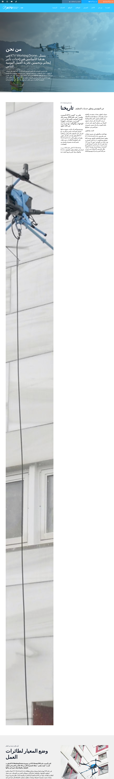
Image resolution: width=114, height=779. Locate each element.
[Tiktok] (16, 1)
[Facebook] (2, 1)
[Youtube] (11, 1)
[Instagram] (7, 1)
